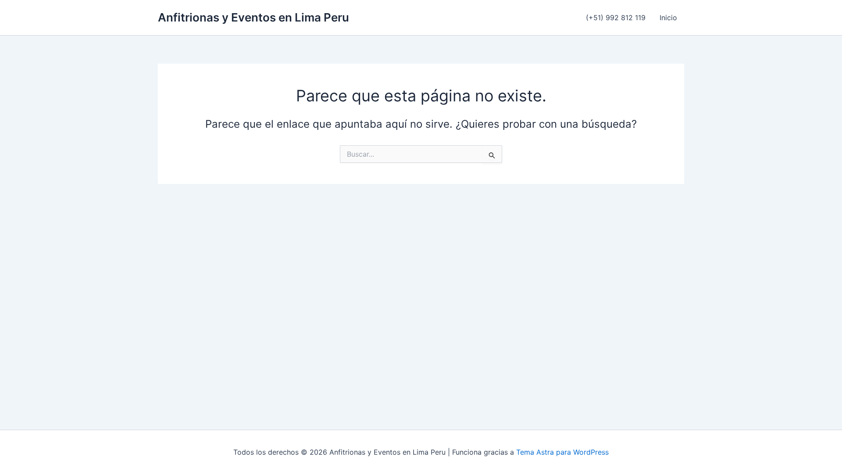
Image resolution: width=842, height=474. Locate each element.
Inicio (668, 17)
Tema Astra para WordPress (562, 452)
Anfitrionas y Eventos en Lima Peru (253, 17)
